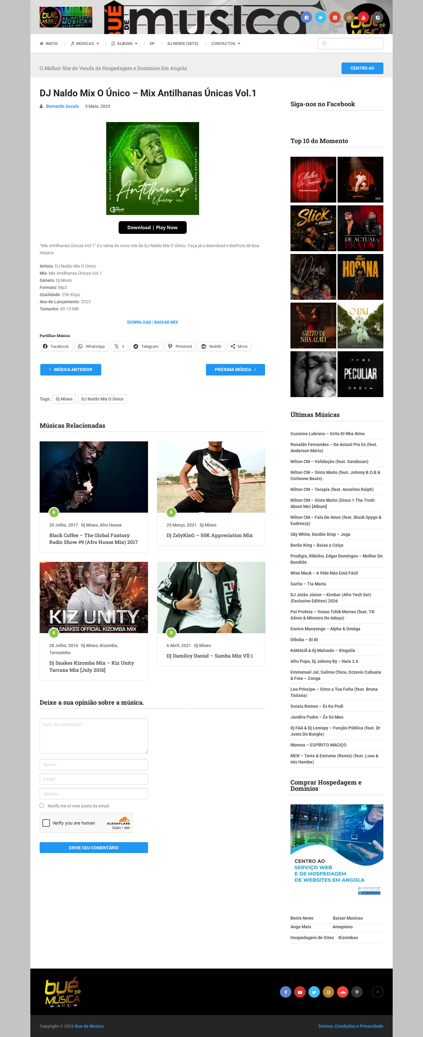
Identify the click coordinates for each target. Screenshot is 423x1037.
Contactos (223, 43)
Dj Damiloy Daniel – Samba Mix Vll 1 (210, 655)
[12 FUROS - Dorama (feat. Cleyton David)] (313, 277)
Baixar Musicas (348, 918)
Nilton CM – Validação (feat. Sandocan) (329, 461)
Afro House (111, 525)
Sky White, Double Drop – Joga (320, 534)
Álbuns (124, 43)
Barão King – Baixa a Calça (316, 545)
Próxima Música (233, 369)
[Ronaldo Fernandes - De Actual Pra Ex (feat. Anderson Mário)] (360, 229)
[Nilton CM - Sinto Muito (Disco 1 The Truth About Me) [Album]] (360, 180)
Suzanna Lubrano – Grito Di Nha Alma (327, 433)
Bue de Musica (89, 1026)
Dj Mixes (64, 398)
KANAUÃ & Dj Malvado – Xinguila (322, 650)
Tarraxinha (60, 652)
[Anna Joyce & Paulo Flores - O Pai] (360, 326)
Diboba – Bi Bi (304, 639)
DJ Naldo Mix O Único (102, 398)
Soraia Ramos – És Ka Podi (316, 706)
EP (152, 43)
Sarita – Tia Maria (308, 583)
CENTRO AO (362, 68)
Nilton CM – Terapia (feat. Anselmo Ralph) (332, 489)
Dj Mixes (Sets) (183, 43)
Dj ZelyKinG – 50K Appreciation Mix (210, 535)
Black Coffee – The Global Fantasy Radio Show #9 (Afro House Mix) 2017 (93, 538)
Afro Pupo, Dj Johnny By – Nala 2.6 (324, 661)
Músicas (84, 43)
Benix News (301, 918)
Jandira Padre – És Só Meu (316, 717)
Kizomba (108, 645)
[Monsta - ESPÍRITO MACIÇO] (313, 375)
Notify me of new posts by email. (79, 805)
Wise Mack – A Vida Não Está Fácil (324, 573)
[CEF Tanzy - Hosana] (360, 277)
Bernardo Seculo (62, 106)
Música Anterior (72, 369)
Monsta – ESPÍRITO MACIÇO (318, 744)
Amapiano (343, 926)
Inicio (51, 43)
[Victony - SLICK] (313, 229)
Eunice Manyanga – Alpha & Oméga (325, 628)
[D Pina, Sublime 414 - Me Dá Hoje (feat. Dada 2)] (360, 375)
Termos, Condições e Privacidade (350, 1026)
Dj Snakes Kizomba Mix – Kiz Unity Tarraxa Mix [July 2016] (91, 666)
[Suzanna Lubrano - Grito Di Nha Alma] (313, 326)
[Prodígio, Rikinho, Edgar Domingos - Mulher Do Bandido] (313, 180)
